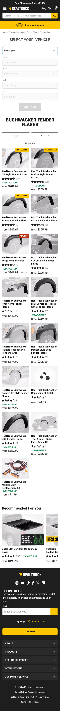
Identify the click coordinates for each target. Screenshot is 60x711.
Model (5, 69)
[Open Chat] (44, 8)
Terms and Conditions (30, 702)
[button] (30, 643)
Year (4, 45)
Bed (4, 92)
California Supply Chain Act (22, 697)
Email (5, 606)
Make (4, 57)
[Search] (54, 15)
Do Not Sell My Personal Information (30, 692)
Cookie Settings (42, 697)
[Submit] (54, 611)
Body (4, 80)
